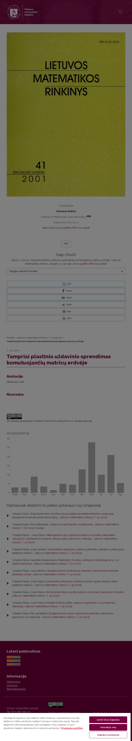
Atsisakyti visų (108, 727)
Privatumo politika (72, 728)
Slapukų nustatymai (108, 735)
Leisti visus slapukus (108, 719)
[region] (65, 727)
